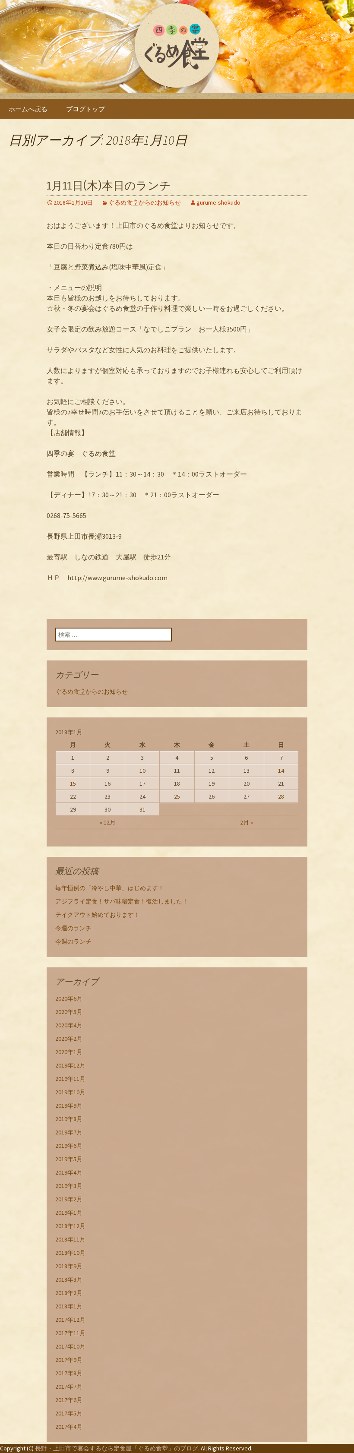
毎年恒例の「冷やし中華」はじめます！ (109, 888)
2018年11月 (70, 1239)
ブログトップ (85, 109)
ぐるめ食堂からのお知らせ (144, 202)
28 (281, 796)
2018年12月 (70, 1226)
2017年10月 (70, 1346)
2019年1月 (68, 1212)
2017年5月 (68, 1413)
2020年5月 (68, 1012)
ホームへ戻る (28, 109)
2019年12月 (70, 1065)
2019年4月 (68, 1172)
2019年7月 (68, 1132)
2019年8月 (68, 1119)
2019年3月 (68, 1186)
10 (142, 770)
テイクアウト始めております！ (97, 915)
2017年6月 (68, 1400)
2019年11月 (70, 1079)
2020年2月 (68, 1038)
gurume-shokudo (218, 202)
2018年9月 (68, 1266)
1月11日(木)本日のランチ (109, 186)
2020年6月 (68, 998)
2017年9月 (68, 1360)
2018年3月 (68, 1279)
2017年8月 (68, 1373)
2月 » (246, 822)
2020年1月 (68, 1052)
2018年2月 (68, 1293)
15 (73, 783)
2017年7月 (68, 1386)
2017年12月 (70, 1319)
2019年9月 (68, 1105)
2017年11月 (70, 1333)
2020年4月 (68, 1025)
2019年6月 (68, 1146)
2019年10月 (70, 1092)
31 (142, 809)
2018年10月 (70, 1253)
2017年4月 (68, 1427)
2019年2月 (68, 1199)
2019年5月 (68, 1159)
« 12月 (108, 822)
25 (177, 796)
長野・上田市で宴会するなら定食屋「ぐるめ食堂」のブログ (116, 1448)
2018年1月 (68, 1306)
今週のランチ (73, 928)
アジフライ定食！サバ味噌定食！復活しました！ (121, 901)
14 (281, 770)
